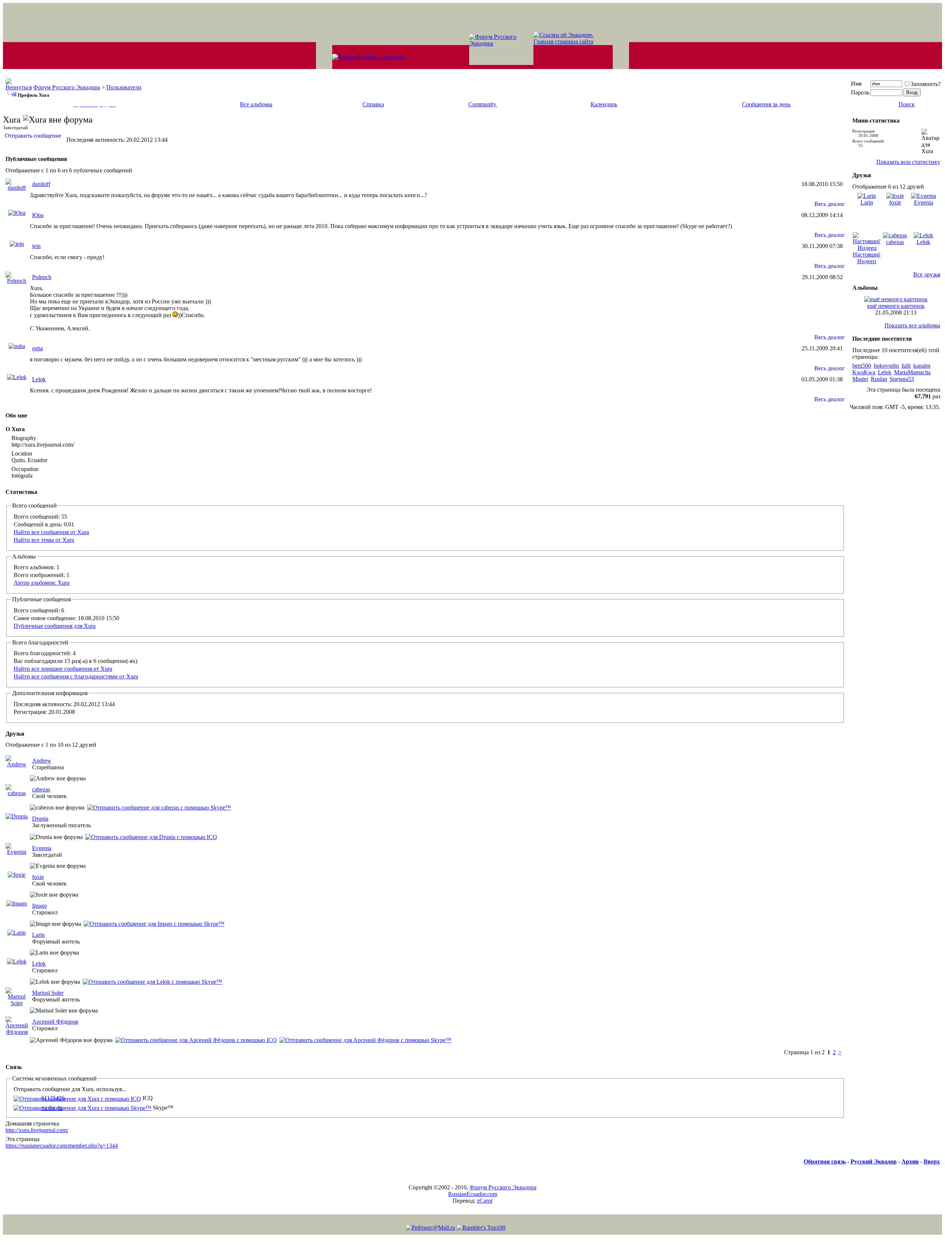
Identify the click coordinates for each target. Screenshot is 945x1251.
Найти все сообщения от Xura (51, 532)
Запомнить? (926, 84)
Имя (856, 83)
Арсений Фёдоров (55, 1021)
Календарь (604, 104)
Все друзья (926, 274)
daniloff (41, 184)
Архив (910, 1161)
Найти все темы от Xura (44, 540)
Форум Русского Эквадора (66, 87)
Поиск (906, 104)
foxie (38, 877)
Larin (38, 935)
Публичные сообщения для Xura (55, 626)
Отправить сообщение (33, 136)
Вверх (932, 1161)
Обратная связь (825, 1161)
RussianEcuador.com (472, 1194)
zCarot (484, 1200)
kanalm (921, 365)
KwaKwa (863, 372)
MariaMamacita (912, 372)
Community (482, 104)
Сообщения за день (766, 104)
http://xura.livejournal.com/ (37, 1130)
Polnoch (41, 277)
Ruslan (879, 379)
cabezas (41, 789)
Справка (373, 104)
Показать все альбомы (912, 325)
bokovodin (886, 365)
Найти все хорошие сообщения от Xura (63, 669)
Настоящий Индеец (867, 257)
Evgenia (41, 848)
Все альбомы (256, 104)
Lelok (39, 379)
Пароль (860, 92)
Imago (39, 906)
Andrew (41, 760)
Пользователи (123, 87)
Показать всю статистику (908, 162)
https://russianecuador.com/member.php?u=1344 (62, 1145)
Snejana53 (902, 379)
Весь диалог (829, 204)
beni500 (861, 365)
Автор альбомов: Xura (41, 583)
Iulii (906, 365)
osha (37, 348)
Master (860, 379)
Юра (38, 215)
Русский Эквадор (873, 1161)
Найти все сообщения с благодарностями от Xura (76, 676)
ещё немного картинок (896, 306)
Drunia (40, 818)
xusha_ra (51, 1107)
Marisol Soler (47, 993)
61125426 (53, 1098)
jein (36, 246)
